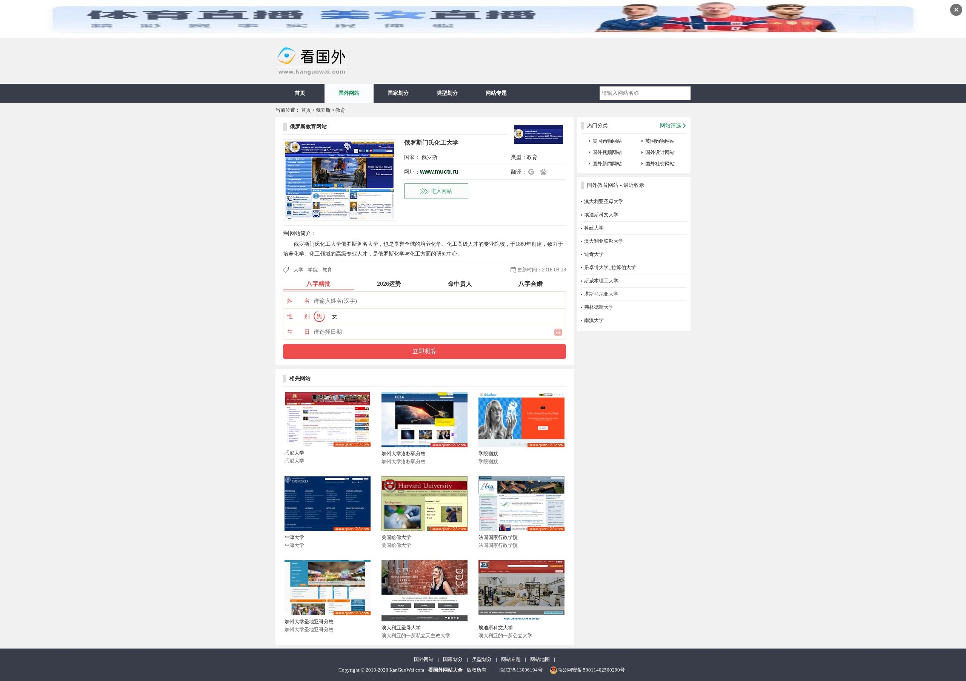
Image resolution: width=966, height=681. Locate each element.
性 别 (298, 316)
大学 (298, 270)
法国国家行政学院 (498, 537)
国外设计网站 (660, 152)
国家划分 (398, 93)
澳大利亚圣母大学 (401, 627)
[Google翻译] (533, 172)
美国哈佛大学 (396, 537)
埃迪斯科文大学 (495, 627)
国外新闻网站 (607, 163)
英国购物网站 (660, 141)
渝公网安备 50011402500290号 (591, 670)
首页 (300, 93)
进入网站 (441, 191)
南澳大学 (594, 320)
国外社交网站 (660, 163)
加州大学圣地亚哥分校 (309, 621)
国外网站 (349, 93)
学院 (313, 270)
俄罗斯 (323, 110)
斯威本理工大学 (601, 280)
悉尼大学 (294, 453)
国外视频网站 (607, 152)
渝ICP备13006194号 (521, 670)
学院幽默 (488, 453)
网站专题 (496, 93)
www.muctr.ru (439, 171)
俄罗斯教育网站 (308, 126)
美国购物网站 (607, 141)
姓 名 (298, 301)
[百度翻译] (545, 172)
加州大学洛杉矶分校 (403, 453)
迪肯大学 (594, 254)
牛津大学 (294, 537)
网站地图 (540, 659)
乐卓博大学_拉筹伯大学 (610, 267)
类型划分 (447, 93)
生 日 (298, 332)
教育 (340, 110)
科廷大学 (594, 228)
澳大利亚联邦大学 (603, 241)
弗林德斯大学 (599, 307)
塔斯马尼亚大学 (601, 294)
